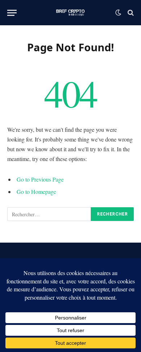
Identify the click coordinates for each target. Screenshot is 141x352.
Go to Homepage (36, 191)
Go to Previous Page (40, 179)
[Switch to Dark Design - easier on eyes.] (118, 12)
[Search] (130, 13)
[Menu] (12, 13)
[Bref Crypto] (71, 12)
